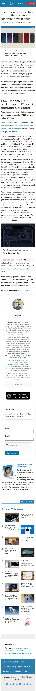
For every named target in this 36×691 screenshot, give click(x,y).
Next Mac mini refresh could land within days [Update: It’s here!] (12, 597)
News (32, 27)
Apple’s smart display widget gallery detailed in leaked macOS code (27, 563)
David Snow (7, 23)
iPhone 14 (26, 648)
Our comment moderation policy (14, 671)
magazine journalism (13, 364)
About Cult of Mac (25, 666)
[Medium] (21, 385)
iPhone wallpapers (17, 653)
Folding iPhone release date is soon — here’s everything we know (11, 574)
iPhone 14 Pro (21, 651)
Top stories (28, 653)
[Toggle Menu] (3, 3)
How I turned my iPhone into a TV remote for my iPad (27, 585)
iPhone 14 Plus (10, 651)
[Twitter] (15, 385)
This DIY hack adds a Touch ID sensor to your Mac (27, 539)
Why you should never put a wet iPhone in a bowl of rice (11, 551)
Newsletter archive (27, 501)
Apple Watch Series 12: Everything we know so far (27, 515)
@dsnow (17, 379)
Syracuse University (14, 362)
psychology (25, 364)
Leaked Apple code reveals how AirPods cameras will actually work (27, 609)
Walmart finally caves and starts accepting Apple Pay (12, 527)
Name (7, 428)
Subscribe (31, 3)
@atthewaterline (12, 377)
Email (7, 436)
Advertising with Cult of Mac (13, 662)
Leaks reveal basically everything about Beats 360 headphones (12, 621)
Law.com (26, 353)
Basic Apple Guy (7, 123)
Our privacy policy (9, 666)
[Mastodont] (18, 385)
